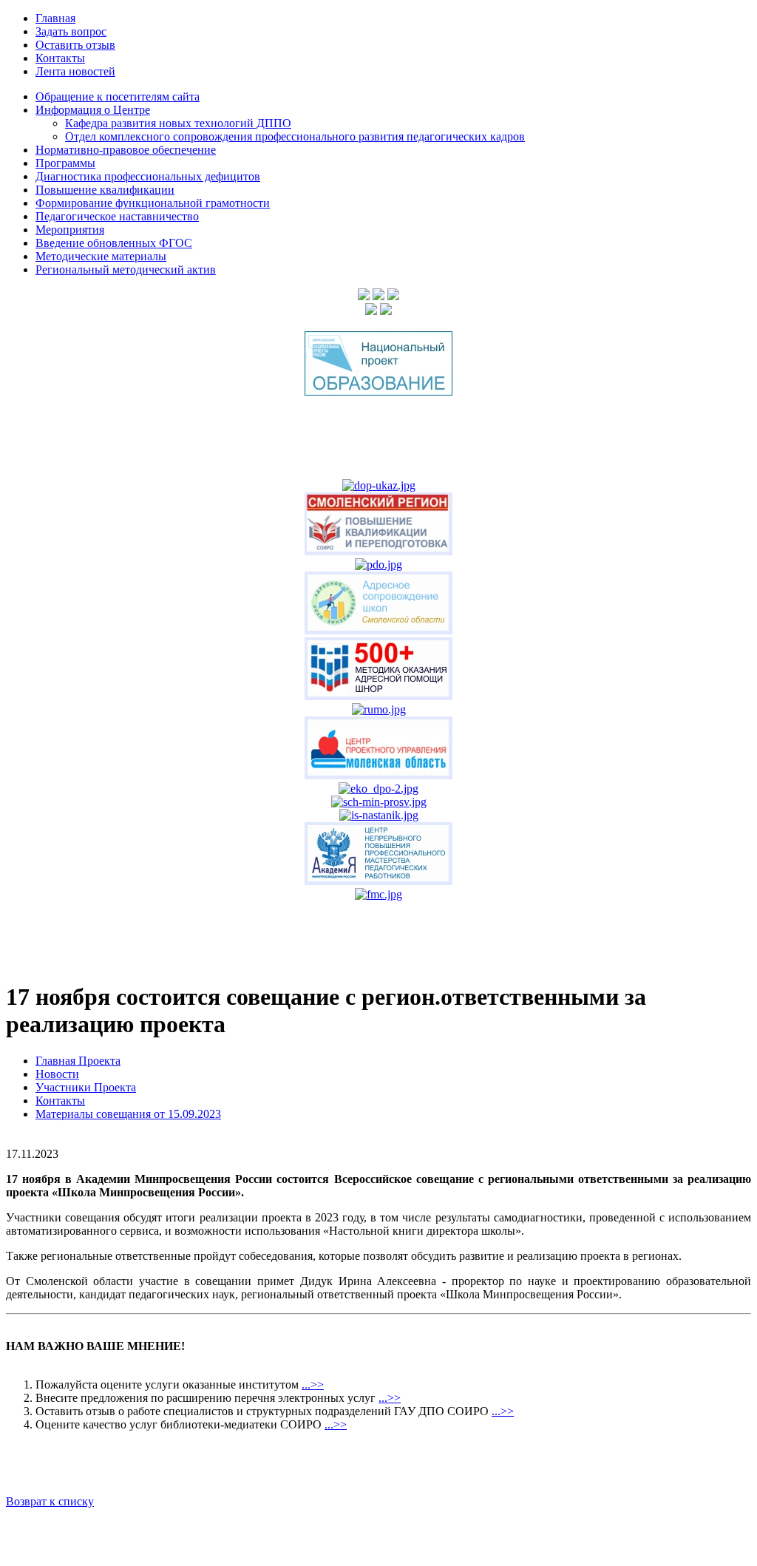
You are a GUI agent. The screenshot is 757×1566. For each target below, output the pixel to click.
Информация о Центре (92, 110)
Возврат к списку (50, 1501)
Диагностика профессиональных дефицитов (147, 176)
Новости (57, 1074)
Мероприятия (69, 229)
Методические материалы (100, 256)
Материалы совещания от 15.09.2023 (128, 1114)
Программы (65, 163)
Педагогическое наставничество (117, 216)
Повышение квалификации (104, 189)
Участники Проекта (85, 1087)
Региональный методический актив (125, 269)
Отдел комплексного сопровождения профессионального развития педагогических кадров (295, 136)
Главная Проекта (77, 1060)
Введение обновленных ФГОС (113, 243)
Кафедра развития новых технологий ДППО (178, 123)
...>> (313, 1384)
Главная (55, 18)
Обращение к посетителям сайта (117, 96)
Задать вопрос (70, 31)
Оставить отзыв (75, 44)
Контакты (60, 58)
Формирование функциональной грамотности (152, 203)
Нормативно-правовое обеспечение (125, 149)
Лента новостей (75, 71)
